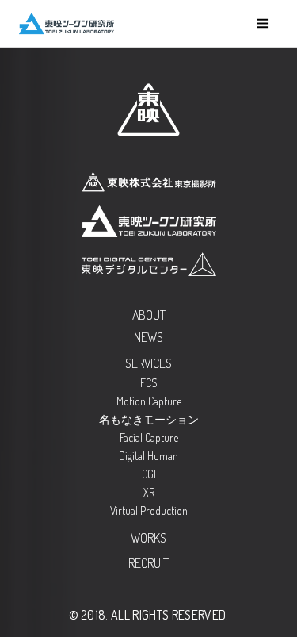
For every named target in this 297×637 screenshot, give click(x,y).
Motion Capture (148, 401)
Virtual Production (149, 510)
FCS (149, 382)
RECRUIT (148, 563)
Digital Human (148, 455)
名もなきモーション (149, 419)
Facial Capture (149, 437)
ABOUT (149, 315)
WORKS (148, 538)
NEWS (148, 337)
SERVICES (148, 363)
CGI (149, 474)
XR (148, 492)
